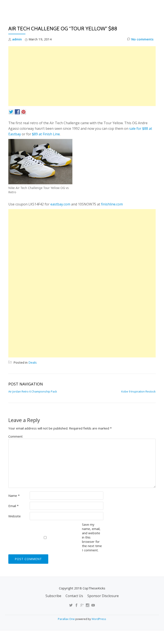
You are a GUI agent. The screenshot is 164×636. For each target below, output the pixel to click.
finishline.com (112, 204)
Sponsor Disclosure (103, 595)
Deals (153, 22)
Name (14, 495)
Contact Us (74, 595)
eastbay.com (60, 204)
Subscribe (53, 595)
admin (17, 39)
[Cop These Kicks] (50, 7)
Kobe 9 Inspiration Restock (138, 391)
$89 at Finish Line (46, 134)
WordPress (99, 619)
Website (14, 516)
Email (13, 506)
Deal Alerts (131, 22)
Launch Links (80, 22)
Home (57, 22)
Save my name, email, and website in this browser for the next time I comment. (92, 537)
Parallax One (66, 619)
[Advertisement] (82, 76)
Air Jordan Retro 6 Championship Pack (32, 391)
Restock (106, 22)
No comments (142, 39)
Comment (15, 436)
